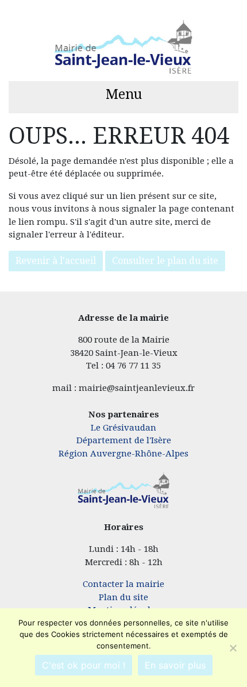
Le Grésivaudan (123, 428)
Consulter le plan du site (165, 260)
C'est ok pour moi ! (83, 665)
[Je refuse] (232, 648)
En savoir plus (175, 665)
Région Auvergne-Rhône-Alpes (123, 453)
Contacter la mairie (123, 584)
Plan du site (123, 597)
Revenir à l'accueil (56, 260)
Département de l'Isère (123, 440)
